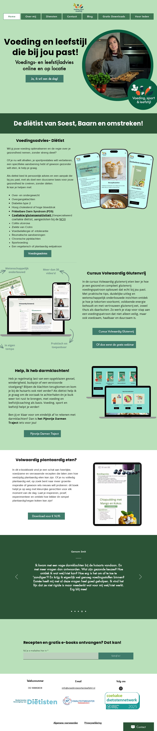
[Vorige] (16, 577)
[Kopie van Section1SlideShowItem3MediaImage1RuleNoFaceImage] (82, 611)
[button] (144, 531)
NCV (62, 219)
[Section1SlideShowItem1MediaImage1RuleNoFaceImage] (71, 611)
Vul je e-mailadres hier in (35, 650)
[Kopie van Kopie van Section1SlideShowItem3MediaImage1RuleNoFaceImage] (85, 611)
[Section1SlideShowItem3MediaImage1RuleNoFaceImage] (78, 611)
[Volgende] (140, 577)
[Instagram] (121, 688)
